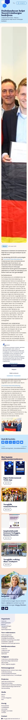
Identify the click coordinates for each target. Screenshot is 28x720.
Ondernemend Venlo (7, 17)
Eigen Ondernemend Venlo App (12, 479)
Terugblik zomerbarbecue (10, 505)
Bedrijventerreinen (8, 646)
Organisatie (5, 619)
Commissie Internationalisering (12, 259)
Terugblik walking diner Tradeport (11, 560)
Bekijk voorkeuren (14, 373)
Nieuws (16, 17)
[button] (2, 442)
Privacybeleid (17, 375)
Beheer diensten (14, 363)
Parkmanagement (7, 668)
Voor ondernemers (8, 632)
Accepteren (14, 365)
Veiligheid (5, 657)
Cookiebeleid (10, 375)
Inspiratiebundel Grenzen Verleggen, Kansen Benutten (11, 533)
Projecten (4, 679)
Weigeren (14, 369)
